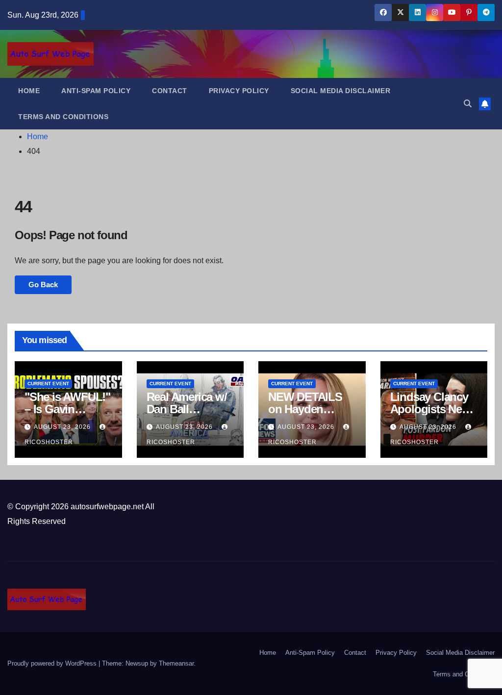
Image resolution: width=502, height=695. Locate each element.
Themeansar (176, 663)
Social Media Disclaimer (341, 91)
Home (29, 91)
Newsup (137, 663)
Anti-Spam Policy (95, 91)
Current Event (48, 383)
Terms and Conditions (63, 117)
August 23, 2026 (63, 426)
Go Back (43, 284)
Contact (169, 91)
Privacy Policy (239, 91)
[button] (468, 103)
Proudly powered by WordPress (53, 663)
